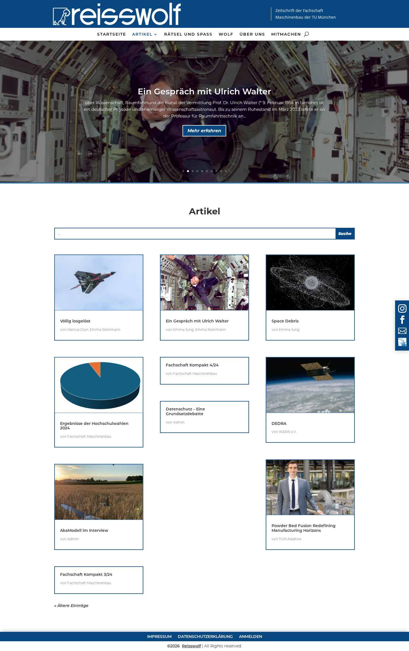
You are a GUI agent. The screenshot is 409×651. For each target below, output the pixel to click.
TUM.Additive (290, 539)
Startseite (111, 34)
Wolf (226, 34)
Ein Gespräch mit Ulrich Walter (204, 91)
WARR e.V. (288, 432)
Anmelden (250, 636)
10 (226, 171)
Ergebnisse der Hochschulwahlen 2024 (94, 426)
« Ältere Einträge (71, 605)
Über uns (252, 34)
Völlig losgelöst (75, 321)
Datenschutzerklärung (205, 636)
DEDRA (279, 423)
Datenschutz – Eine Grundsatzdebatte (185, 411)
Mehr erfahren (204, 130)
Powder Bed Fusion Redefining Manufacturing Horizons (304, 528)
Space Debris (285, 321)
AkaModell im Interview (84, 530)
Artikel (142, 34)
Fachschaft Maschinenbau (89, 436)
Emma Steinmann (105, 329)
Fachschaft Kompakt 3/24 (86, 574)
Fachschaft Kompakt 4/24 (192, 365)
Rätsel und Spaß (188, 34)
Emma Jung (183, 329)
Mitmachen (286, 34)
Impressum (159, 636)
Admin (73, 539)
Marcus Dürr (77, 329)
